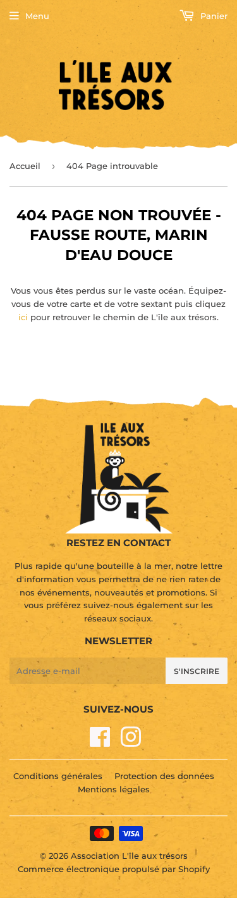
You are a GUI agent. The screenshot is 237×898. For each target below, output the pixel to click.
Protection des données (164, 776)
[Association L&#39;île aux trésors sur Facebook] (100, 742)
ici (23, 317)
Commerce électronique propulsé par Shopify (114, 869)
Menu (37, 16)
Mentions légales (114, 789)
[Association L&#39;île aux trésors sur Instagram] (131, 742)
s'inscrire (196, 671)
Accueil (24, 166)
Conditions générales (57, 776)
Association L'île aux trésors (129, 856)
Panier (213, 16)
